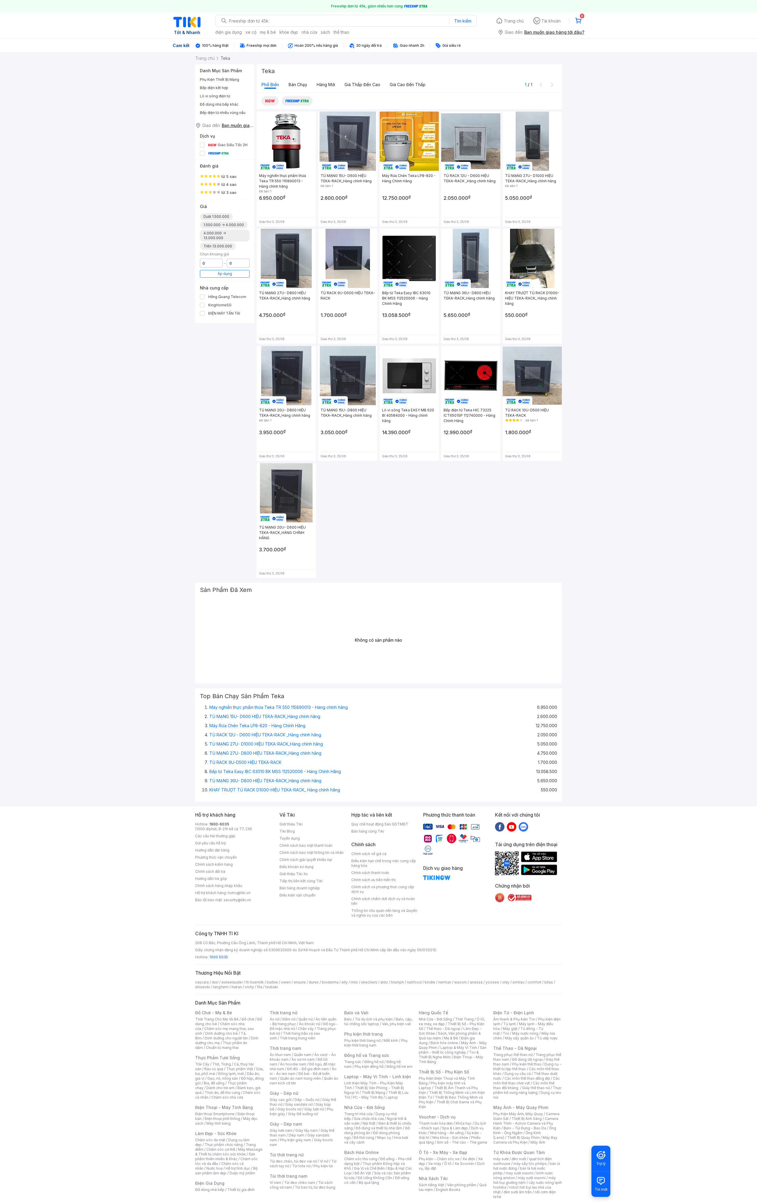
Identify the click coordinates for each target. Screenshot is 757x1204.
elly (345, 982)
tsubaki (271, 987)
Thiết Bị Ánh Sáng (527, 1118)
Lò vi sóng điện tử (215, 96)
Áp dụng (225, 273)
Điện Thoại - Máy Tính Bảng (224, 1107)
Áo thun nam (280, 1054)
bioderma (330, 982)
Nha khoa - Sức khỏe (450, 1137)
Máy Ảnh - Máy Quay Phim (520, 1107)
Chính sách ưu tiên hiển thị (373, 880)
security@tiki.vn (237, 900)
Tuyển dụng (289, 838)
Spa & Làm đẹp (455, 1128)
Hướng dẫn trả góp (211, 878)
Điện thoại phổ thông (222, 1118)
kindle (430, 982)
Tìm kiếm (462, 20)
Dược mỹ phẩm (242, 1173)
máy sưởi (501, 1159)
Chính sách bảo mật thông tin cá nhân (311, 852)
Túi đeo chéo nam (299, 1182)
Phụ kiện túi (323, 1166)
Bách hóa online (444, 1043)
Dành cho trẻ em (220, 1088)
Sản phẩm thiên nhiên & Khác (225, 1156)
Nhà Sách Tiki (433, 1178)
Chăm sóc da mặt (210, 1140)
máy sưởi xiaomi (532, 1178)
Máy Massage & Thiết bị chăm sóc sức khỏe (229, 1151)
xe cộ (250, 32)
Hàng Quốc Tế (433, 1012)
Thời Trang (464, 1019)
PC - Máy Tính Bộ (368, 1097)
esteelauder (232, 982)
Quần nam (302, 1054)
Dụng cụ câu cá (517, 1073)
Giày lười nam (281, 1130)
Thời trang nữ (283, 1012)
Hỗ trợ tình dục (238, 1168)
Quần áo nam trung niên (300, 1078)
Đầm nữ (288, 1019)
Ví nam (275, 1182)
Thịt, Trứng (221, 1064)
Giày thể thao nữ (536, 1088)
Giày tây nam (306, 1130)
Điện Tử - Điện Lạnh (513, 1012)
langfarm (221, 987)
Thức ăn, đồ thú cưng (222, 1092)
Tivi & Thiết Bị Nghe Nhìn (449, 1054)
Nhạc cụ (384, 1137)
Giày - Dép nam (286, 1123)
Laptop (392, 1097)
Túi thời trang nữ (287, 1154)
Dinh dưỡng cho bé (221, 1033)
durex (314, 982)
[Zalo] (523, 826)
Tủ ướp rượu (547, 1038)
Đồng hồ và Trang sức (366, 1055)
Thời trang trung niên (297, 1038)
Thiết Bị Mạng (373, 1092)
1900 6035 (218, 957)
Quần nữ (305, 1019)
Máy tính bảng (218, 1123)
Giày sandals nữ (299, 1104)
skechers (369, 982)
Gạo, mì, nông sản (222, 1078)
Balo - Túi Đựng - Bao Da (525, 1128)
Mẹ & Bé (451, 1038)
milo (354, 982)
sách (325, 32)
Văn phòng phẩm (461, 1185)
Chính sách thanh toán (370, 872)
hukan (237, 987)
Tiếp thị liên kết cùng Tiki (301, 881)
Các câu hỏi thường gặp (215, 836)
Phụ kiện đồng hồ (369, 1066)
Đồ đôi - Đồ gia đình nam (308, 1069)
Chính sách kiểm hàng (214, 864)
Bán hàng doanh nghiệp (299, 888)
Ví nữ (324, 1161)
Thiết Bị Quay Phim (523, 1137)
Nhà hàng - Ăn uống (447, 1133)
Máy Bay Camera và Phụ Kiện (525, 1140)
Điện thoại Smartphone (214, 1114)
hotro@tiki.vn (239, 893)
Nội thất (369, 1123)
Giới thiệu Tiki (291, 824)
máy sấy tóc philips (530, 1163)
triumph (397, 982)
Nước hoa (214, 1168)
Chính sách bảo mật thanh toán (305, 845)
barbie (272, 982)
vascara (202, 982)
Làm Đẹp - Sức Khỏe (216, 1133)
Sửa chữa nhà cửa (369, 1118)
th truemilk (255, 982)
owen (286, 982)
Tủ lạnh (509, 1024)
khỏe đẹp (288, 32)
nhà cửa (309, 32)
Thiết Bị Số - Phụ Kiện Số (444, 1071)
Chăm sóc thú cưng (360, 1159)
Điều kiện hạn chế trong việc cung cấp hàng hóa (383, 863)
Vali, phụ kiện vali (396, 1024)
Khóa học (464, 1123)
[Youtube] (511, 826)
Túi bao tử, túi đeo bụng (315, 1187)
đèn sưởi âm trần (518, 1192)
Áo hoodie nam (293, 1064)
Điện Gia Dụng (209, 1183)
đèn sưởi (519, 1159)
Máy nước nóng (525, 1033)
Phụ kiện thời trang (363, 1033)
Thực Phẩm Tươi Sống (217, 1057)
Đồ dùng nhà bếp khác (219, 104)
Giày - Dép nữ (284, 1093)
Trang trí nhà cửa (358, 1114)
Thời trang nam (285, 1048)
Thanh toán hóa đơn (436, 1123)
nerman (444, 982)
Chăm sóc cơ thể (220, 1149)
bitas (548, 982)
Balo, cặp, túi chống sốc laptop (378, 1021)
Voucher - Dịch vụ (437, 1116)
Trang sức (352, 1062)
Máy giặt (510, 1028)
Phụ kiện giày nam (295, 1140)
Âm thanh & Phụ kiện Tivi (514, 1019)
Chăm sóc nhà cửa (227, 1097)
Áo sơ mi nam (303, 1059)
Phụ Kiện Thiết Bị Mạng (219, 79)
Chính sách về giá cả (368, 854)
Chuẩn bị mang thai (222, 1047)
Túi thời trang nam (288, 1176)
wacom (460, 982)
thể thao (341, 32)
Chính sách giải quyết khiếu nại (305, 859)
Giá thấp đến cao (362, 84)
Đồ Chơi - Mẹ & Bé (213, 1012)
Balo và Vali (356, 1012)
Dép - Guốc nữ (307, 1099)
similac (518, 982)
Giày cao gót (281, 1099)
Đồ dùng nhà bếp (209, 1189)
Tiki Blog (287, 831)
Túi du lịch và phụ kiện (374, 1019)
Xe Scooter (464, 1163)
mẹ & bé (268, 32)
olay (505, 982)
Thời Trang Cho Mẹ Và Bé (217, 1019)
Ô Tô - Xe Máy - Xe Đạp (443, 1152)
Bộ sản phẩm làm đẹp (226, 1170)
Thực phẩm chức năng (224, 1144)
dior (215, 982)
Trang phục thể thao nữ (513, 1054)
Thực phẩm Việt (239, 1069)
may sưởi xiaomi (519, 1173)
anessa (476, 982)
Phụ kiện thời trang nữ (362, 1040)
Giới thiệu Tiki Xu (293, 874)
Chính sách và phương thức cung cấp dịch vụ (382, 889)
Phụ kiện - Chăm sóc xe (439, 1159)
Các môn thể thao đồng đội (527, 1078)
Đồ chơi (248, 1019)
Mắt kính (391, 1040)
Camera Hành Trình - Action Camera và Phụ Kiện (525, 1123)
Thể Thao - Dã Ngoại (515, 1048)
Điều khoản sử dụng (296, 867)
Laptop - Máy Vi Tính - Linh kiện (377, 1076)
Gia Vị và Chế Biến (369, 1168)
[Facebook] (499, 826)
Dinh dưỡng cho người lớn (226, 1038)
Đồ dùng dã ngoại (527, 1059)
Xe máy (434, 1163)
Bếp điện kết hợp (214, 88)
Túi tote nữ (301, 1166)
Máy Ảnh (537, 1142)
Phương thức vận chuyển (216, 857)
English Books (448, 1189)
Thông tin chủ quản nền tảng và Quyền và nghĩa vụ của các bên (384, 913)
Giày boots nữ (289, 1109)
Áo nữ (274, 1019)
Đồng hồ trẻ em (399, 1066)
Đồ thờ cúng (364, 1137)
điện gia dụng (228, 32)
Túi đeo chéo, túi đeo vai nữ (293, 1161)
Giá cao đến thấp (408, 84)
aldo (384, 982)
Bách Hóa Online (361, 1152)
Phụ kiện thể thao (526, 1064)
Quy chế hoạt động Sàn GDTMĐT (379, 824)
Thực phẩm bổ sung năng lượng (527, 1090)
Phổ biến (270, 84)
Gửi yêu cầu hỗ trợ (210, 843)
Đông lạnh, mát (231, 1073)
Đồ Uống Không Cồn (375, 1178)
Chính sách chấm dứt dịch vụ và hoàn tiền (383, 901)
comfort (534, 982)
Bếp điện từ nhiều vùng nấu (222, 112)
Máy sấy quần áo (519, 1038)
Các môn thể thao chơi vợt (526, 1080)
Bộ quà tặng (369, 1182)
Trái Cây (202, 1064)
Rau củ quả (213, 1069)
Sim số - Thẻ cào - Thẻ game (462, 1142)
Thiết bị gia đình (241, 1189)
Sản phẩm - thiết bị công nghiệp (452, 1050)
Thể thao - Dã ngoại (443, 1028)
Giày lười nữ (314, 1109)
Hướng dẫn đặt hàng (212, 850)
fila (259, 987)
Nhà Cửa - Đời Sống (364, 1107)
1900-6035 (219, 824)
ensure (300, 982)
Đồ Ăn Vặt (363, 1173)
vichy (249, 987)
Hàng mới (326, 84)
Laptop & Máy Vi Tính (458, 1047)
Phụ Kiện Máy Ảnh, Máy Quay (518, 1114)
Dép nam (296, 1135)
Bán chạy (298, 84)
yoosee (492, 982)
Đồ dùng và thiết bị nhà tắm (379, 1128)
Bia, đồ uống (214, 1083)
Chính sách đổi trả (210, 871)
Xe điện (468, 1159)
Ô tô (448, 1163)
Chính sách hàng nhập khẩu (218, 885)
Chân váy (306, 1028)
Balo (348, 1019)
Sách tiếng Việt (431, 1185)
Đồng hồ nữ (374, 1062)
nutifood (414, 982)
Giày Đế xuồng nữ (303, 1114)
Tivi (506, 1033)
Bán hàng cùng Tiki (367, 831)
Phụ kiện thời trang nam (375, 1042)
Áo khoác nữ (309, 1024)
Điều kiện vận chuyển (297, 895)
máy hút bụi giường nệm (524, 1180)
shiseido (202, 987)
